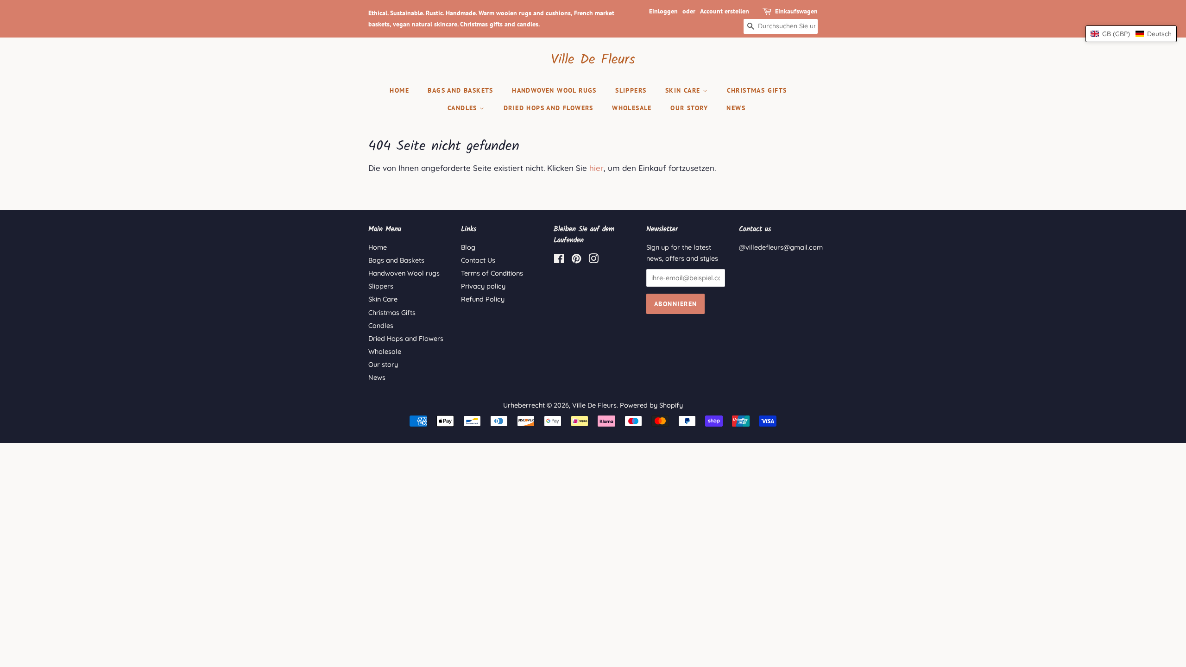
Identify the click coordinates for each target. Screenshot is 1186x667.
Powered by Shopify (651, 405)
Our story (689, 108)
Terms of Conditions (492, 273)
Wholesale (632, 108)
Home (399, 90)
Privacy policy (483, 286)
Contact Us (478, 260)
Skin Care (684, 90)
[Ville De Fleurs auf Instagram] (593, 260)
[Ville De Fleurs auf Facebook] (559, 260)
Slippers (630, 90)
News (735, 108)
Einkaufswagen (796, 11)
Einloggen (663, 11)
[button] (1131, 34)
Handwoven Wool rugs (554, 90)
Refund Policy (483, 299)
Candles (463, 108)
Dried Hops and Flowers (548, 108)
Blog (468, 247)
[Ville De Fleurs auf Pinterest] (576, 260)
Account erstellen (724, 11)
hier (596, 168)
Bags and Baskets (460, 90)
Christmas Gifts (757, 90)
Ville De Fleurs (593, 59)
